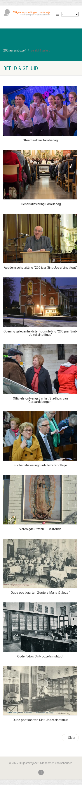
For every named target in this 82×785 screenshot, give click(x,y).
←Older (70, 737)
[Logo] (27, 12)
